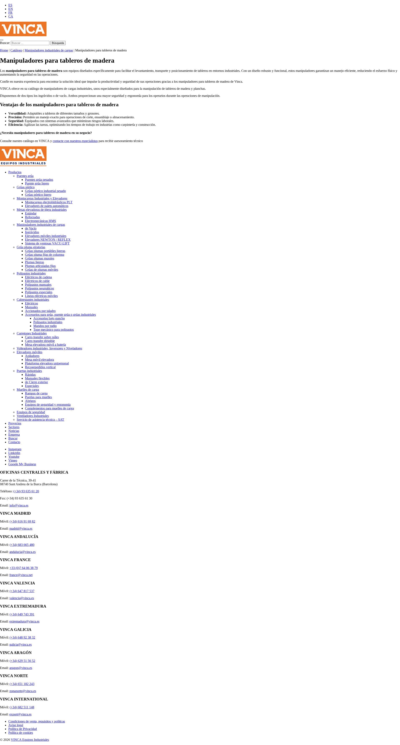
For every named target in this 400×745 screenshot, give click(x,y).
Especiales (32, 386)
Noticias (13, 431)
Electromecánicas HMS (40, 221)
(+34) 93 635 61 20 (26, 491)
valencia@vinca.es (21, 598)
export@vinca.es (20, 714)
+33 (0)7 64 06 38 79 (24, 568)
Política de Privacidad (22, 729)
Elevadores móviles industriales (45, 236)
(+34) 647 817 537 (22, 591)
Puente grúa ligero (37, 183)
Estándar (30, 213)
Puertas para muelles (38, 397)
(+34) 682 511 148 (22, 707)
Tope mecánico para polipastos (53, 329)
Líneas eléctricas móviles (41, 296)
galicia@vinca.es (20, 644)
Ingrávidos (32, 232)
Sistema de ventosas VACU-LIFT (47, 243)
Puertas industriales (29, 371)
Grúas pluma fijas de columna (44, 254)
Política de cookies (20, 732)
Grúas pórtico (26, 187)
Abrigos (30, 401)
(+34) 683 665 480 (22, 545)
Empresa (14, 434)
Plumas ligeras (34, 262)
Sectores (13, 427)
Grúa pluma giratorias (31, 247)
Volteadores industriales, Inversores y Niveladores (49, 348)
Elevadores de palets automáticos (46, 206)
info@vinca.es (18, 505)
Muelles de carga (28, 389)
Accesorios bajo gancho (49, 318)
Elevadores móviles (29, 352)
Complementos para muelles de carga (49, 408)
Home (4, 50)
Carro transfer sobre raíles (42, 337)
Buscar (13, 438)
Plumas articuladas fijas (40, 266)
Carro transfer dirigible (40, 341)
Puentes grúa (25, 176)
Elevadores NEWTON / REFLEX (48, 239)
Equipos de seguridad (31, 412)
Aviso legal (15, 725)
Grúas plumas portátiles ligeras (45, 251)
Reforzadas (32, 217)
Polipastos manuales (38, 284)
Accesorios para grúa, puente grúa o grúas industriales (60, 314)
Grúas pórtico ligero (38, 194)
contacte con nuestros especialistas (75, 141)
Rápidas (30, 374)
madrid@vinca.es (20, 528)
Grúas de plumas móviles (41, 269)
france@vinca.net (20, 575)
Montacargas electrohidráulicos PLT (48, 202)
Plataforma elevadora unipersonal (47, 363)
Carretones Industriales (32, 333)
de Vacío (30, 228)
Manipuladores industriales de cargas (49, 50)
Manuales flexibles (37, 378)
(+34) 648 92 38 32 (22, 637)
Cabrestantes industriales (33, 299)
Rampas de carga (36, 393)
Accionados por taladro (40, 311)
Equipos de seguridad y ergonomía (48, 404)
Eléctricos (31, 303)
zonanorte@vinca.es (22, 691)
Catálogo (16, 50)
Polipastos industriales (31, 273)
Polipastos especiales (38, 292)
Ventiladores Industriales (33, 416)
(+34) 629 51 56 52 (22, 661)
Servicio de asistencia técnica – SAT (40, 419)
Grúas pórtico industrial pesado (45, 191)
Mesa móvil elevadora (39, 359)
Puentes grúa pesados (39, 179)
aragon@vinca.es (20, 668)
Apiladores (32, 356)
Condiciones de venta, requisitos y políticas (36, 721)
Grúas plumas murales (39, 258)
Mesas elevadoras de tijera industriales (42, 209)
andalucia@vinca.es (22, 552)
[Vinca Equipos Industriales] (23, 35)
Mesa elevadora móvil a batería (45, 344)
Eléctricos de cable (37, 281)
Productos (14, 172)
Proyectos (14, 423)
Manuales (31, 307)
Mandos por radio (45, 326)
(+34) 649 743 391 (22, 614)
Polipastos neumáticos (39, 288)
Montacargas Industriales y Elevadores (42, 198)
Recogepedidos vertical (40, 367)
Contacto (14, 442)
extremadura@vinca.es (24, 621)
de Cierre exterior (36, 382)
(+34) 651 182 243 (22, 684)
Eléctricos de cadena (38, 277)
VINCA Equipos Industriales (30, 739)
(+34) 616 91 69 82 (22, 521)
